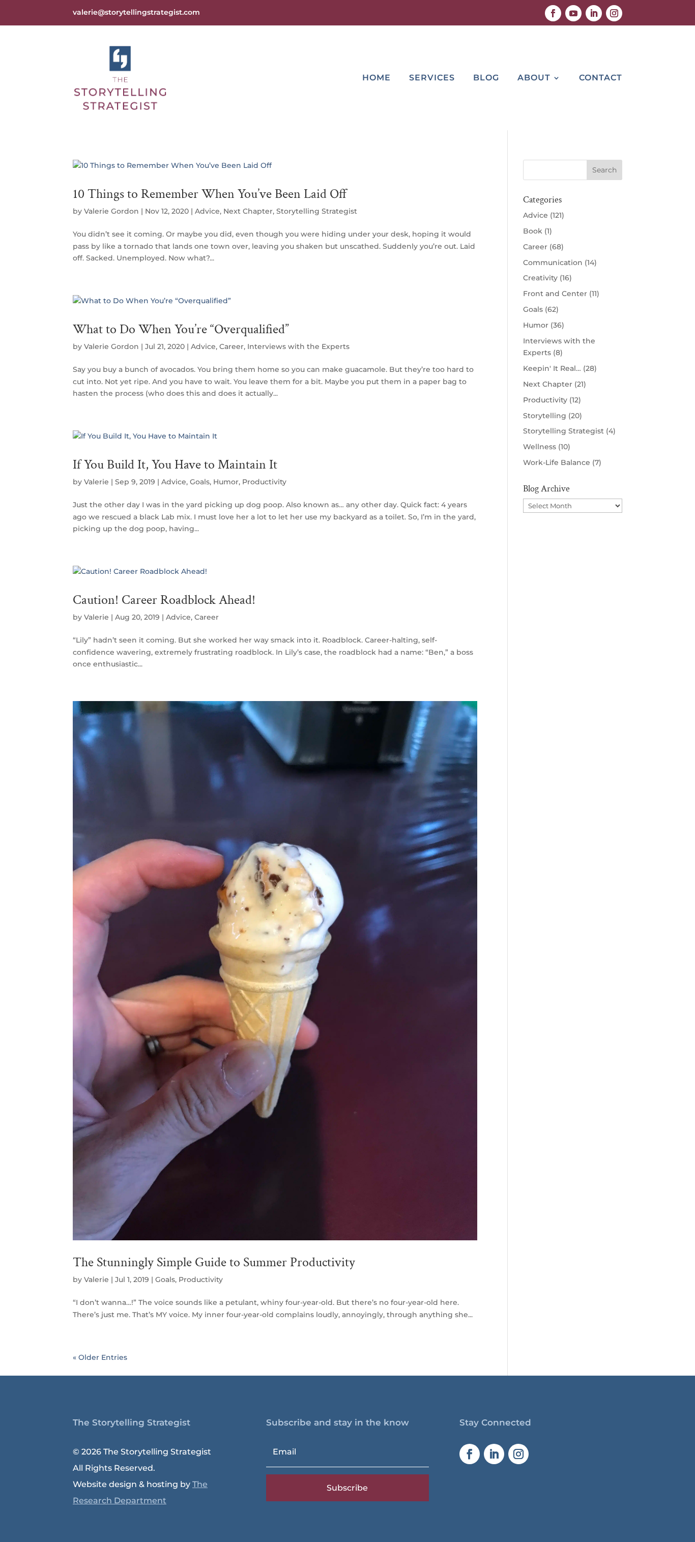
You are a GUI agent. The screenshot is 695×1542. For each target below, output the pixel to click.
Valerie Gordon (111, 211)
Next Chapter (248, 211)
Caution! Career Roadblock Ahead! (164, 599)
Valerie (96, 481)
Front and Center (555, 293)
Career (231, 346)
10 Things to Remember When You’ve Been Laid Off (210, 193)
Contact (600, 77)
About (534, 77)
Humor (226, 481)
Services (432, 77)
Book (532, 231)
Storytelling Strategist (316, 211)
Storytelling (544, 415)
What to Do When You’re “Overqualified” (181, 329)
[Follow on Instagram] (614, 13)
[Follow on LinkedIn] (594, 13)
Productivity (264, 481)
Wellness (539, 446)
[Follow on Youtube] (573, 13)
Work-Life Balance (556, 462)
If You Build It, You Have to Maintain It (175, 464)
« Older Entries (100, 1357)
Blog (486, 77)
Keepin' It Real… (552, 368)
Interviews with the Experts (298, 346)
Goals (200, 481)
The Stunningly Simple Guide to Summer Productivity (214, 1262)
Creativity (540, 277)
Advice (207, 211)
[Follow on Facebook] (553, 13)
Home (376, 77)
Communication (553, 262)
